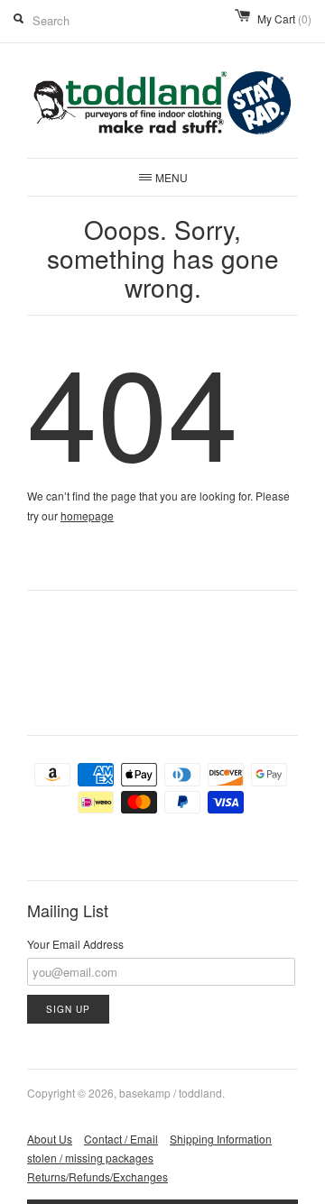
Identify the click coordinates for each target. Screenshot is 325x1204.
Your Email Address (75, 943)
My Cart (284, 18)
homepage (87, 515)
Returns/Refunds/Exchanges (97, 1176)
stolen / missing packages (90, 1157)
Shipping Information (221, 1138)
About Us (49, 1138)
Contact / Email (121, 1138)
